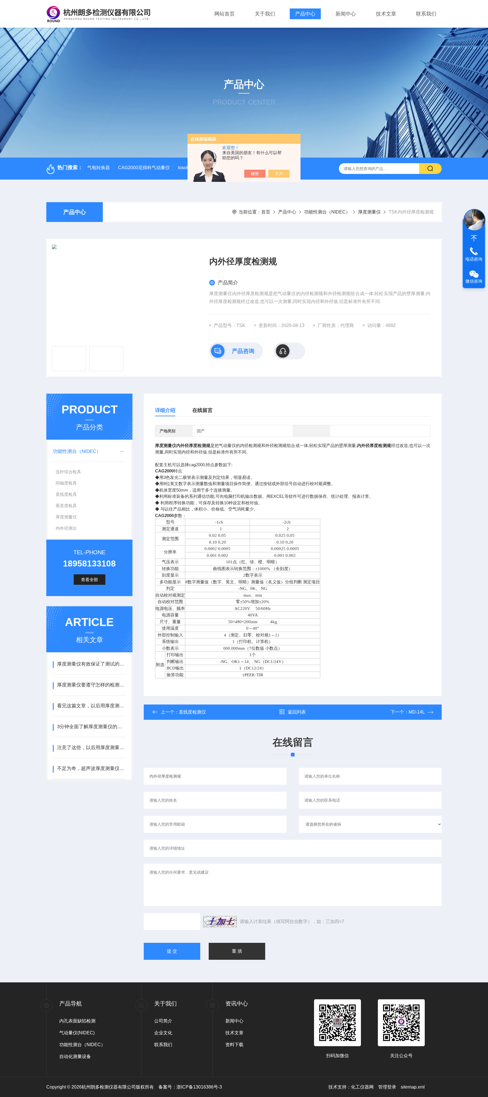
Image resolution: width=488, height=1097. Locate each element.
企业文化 (163, 1032)
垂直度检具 (66, 505)
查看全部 (89, 579)
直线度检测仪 (192, 712)
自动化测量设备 (75, 1056)
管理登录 (387, 1087)
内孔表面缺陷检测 (77, 1021)
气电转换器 (98, 167)
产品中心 (305, 14)
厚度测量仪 (369, 212)
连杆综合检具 (68, 471)
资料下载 (234, 1044)
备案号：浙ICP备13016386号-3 (190, 1087)
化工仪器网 (362, 1087)
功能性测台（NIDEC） (327, 212)
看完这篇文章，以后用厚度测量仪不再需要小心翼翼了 (91, 705)
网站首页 (224, 14)
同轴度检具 (66, 483)
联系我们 (426, 14)
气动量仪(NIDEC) (77, 1032)
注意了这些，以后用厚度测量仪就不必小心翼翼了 (91, 747)
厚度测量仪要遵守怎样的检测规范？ (91, 685)
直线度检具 (66, 494)
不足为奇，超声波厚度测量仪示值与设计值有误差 (91, 768)
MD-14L (417, 712)
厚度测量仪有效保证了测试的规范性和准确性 (91, 664)
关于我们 (265, 14)
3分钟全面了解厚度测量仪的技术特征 (91, 726)
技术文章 (386, 14)
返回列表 (297, 712)
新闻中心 (346, 14)
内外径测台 (66, 528)
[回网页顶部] (474, 238)
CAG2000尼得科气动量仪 (144, 167)
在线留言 (202, 410)
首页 (265, 212)
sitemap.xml (413, 1087)
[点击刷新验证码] (220, 921)
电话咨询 (473, 259)
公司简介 (163, 1021)
